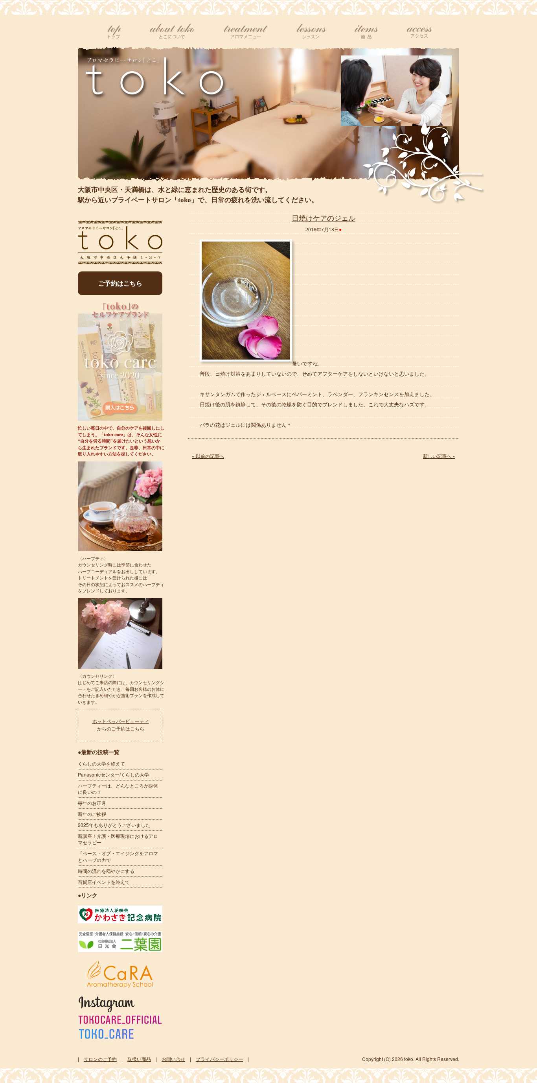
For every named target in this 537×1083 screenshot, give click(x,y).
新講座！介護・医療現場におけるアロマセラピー (118, 839)
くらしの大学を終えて (101, 763)
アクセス (419, 31)
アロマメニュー (245, 31)
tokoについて (172, 31)
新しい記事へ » (439, 455)
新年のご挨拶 (92, 813)
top (114, 31)
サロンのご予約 (100, 1058)
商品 (366, 31)
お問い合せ (173, 1058)
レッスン (311, 31)
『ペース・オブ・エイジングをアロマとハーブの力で (118, 856)
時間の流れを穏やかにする (106, 870)
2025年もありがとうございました (114, 824)
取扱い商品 (139, 1058)
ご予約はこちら (120, 283)
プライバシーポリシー (219, 1058)
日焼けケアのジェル (323, 217)
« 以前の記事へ (208, 455)
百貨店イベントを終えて (104, 881)
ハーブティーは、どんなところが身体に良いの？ (118, 788)
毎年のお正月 (92, 802)
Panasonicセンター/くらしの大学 (113, 774)
